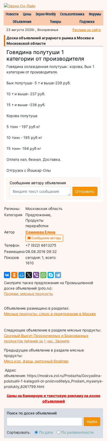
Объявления (22, 22)
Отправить (84, 191)
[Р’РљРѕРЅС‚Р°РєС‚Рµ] (7, 275)
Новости (12, 14)
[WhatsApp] (43, 275)
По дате (46, 432)
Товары (55, 22)
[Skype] (51, 275)
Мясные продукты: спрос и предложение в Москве (50, 313)
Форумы (95, 14)
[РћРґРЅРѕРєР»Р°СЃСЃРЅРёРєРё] (14, 275)
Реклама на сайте (86, 30)
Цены (27, 14)
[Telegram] (58, 275)
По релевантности (77, 432)
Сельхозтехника (72, 14)
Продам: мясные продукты (28, 293)
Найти (92, 421)
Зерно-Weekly (46, 14)
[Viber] (36, 275)
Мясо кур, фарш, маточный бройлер (36, 361)
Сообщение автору (46, 238)
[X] (29, 275)
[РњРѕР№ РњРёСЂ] (21, 275)
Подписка (87, 22)
